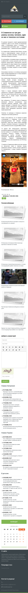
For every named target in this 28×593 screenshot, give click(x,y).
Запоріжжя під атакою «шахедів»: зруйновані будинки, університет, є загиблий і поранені (11, 406)
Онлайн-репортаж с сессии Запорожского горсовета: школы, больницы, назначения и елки (11, 494)
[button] (3, 347)
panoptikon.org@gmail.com (9, 584)
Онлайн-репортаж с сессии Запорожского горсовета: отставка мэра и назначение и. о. (13, 508)
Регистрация (7, 21)
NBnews (12, 189)
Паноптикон (16, 590)
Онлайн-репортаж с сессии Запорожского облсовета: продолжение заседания (13, 501)
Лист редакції (6, 1)
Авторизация (20, 21)
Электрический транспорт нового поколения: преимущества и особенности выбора (11, 461)
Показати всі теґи (5, 568)
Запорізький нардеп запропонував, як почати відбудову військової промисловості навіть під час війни (12, 481)
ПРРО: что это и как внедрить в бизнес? (13, 455)
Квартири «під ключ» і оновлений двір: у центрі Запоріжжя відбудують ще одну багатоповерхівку (13, 393)
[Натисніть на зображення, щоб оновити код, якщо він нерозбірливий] (8, 371)
